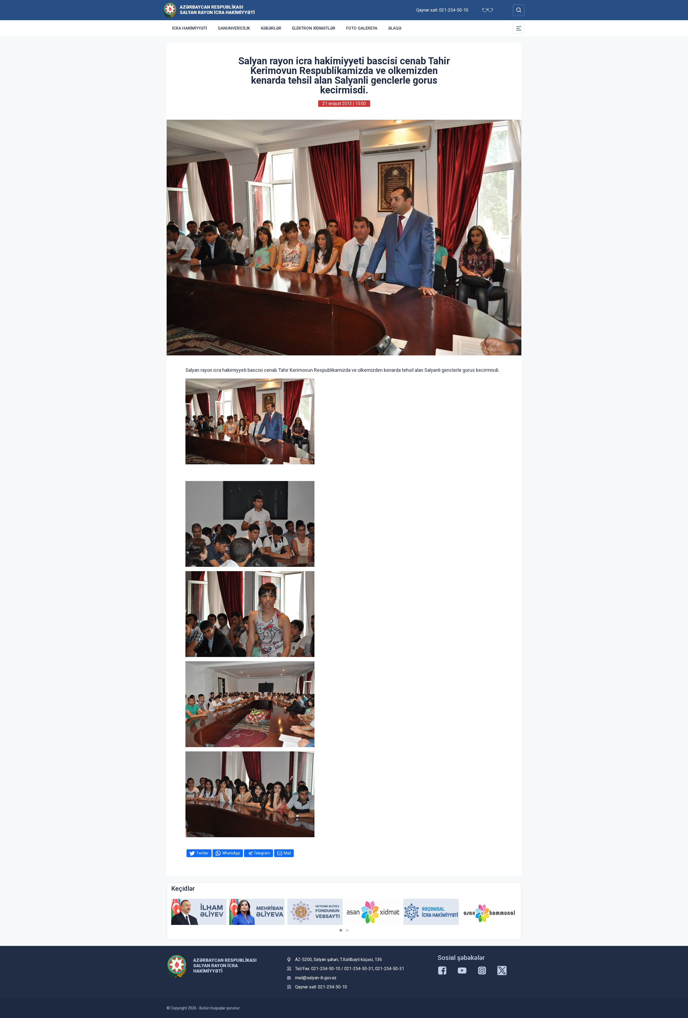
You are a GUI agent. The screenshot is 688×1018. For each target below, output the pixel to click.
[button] (341, 930)
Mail (287, 853)
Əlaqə (394, 28)
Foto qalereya (361, 28)
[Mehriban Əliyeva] (199, 912)
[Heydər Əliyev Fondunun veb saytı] (257, 912)
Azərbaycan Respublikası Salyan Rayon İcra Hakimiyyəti (217, 9)
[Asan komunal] (431, 912)
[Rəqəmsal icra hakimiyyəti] (373, 912)
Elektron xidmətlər (313, 28)
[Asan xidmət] (315, 912)
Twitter (202, 853)
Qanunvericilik (234, 28)
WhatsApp (231, 853)
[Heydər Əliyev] (489, 912)
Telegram (262, 853)
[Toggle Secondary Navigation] (519, 28)
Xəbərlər (271, 28)
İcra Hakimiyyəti (189, 28)
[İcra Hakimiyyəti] (170, 9)
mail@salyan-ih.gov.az (315, 977)
